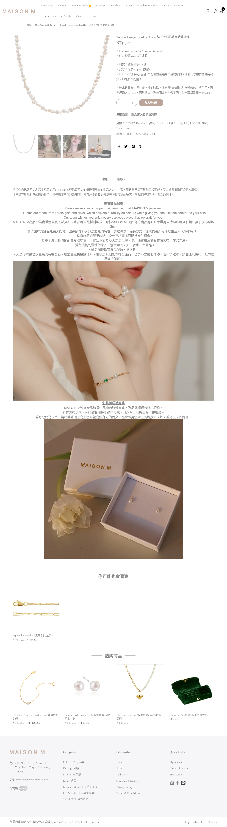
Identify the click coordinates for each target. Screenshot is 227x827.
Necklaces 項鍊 (145, 123)
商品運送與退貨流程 (144, 115)
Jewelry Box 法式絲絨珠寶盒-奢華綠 (188, 714)
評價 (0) (121, 179)
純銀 (145, 134)
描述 (105, 179)
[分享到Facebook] (119, 147)
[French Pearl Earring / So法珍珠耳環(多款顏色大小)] (88, 687)
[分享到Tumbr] (140, 147)
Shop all (62, 5)
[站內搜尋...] (208, 11)
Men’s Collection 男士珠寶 (79, 793)
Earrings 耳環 (71, 768)
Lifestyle (66, 16)
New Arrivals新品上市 (45, 25)
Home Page (47, 5)
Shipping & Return (127, 781)
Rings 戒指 (69, 781)
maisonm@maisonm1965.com (32, 779)
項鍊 (152, 134)
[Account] (215, 11)
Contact (212, 822)
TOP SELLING (198, 123)
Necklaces (115, 5)
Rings (129, 5)
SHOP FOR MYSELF (75, 799)
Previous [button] (18, 84)
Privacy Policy (124, 787)
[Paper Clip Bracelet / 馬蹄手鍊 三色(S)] (36, 608)
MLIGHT (128, 134)
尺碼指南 (122, 115)
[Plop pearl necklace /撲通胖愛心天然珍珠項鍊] (140, 687)
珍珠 (138, 134)
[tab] (105, 179)
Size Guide (176, 774)
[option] (62, 84)
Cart (93, 16)
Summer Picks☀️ (82, 5)
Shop (187, 822)
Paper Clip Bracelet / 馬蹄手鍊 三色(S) (33, 635)
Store (119, 768)
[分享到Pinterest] (133, 147)
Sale (186, 123)
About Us (81, 16)
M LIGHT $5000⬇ (73, 762)
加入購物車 (151, 102)
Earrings (100, 5)
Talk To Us (122, 774)
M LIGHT (51, 16)
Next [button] (104, 84)
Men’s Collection (174, 5)
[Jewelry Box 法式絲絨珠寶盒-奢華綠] (191, 687)
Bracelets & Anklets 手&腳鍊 (80, 787)
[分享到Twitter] (126, 147)
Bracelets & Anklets (148, 5)
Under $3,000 (123, 128)
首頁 (29, 25)
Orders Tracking (179, 768)
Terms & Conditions (128, 793)
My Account (177, 762)
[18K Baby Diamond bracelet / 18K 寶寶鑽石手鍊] (36, 687)
